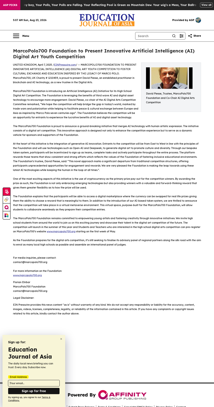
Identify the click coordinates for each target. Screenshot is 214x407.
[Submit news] (6, 192)
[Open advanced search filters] (181, 35)
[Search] (174, 35)
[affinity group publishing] (6, 207)
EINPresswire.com (65, 64)
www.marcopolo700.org (61, 231)
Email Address (18, 376)
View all (206, 4)
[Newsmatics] (6, 215)
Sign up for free (34, 391)
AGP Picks (10, 5)
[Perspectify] (6, 200)
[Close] (61, 338)
